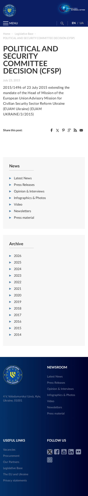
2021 (17, 288)
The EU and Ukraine (15, 474)
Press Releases (24, 184)
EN (74, 23)
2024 (17, 269)
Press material (24, 217)
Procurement (11, 456)
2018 (17, 308)
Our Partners (11, 462)
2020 (17, 295)
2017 (17, 315)
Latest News (23, 178)
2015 (17, 328)
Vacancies (9, 449)
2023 (17, 275)
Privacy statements (15, 480)
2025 (17, 262)
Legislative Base (13, 468)
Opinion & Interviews (29, 191)
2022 (17, 282)
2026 (17, 256)
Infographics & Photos (30, 198)
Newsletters (22, 211)
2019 (17, 302)
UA (82, 23)
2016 (17, 321)
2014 (17, 334)
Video (18, 204)
